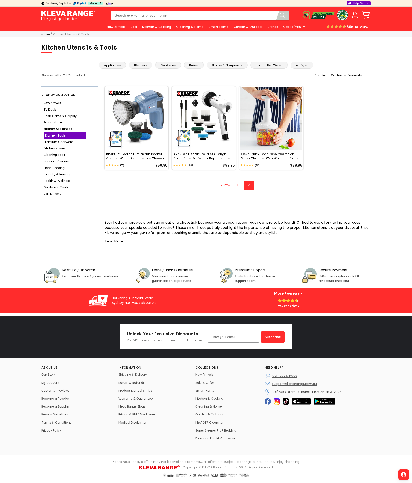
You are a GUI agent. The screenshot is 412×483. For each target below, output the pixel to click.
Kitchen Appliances (58, 129)
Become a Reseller (55, 398)
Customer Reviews (55, 390)
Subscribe (273, 337)
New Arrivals (52, 103)
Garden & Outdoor (248, 27)
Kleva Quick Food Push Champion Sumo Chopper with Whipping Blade (270, 156)
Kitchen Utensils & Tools (71, 34)
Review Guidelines (54, 414)
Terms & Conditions (56, 422)
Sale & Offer (204, 383)
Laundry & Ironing (57, 174)
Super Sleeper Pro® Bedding (215, 430)
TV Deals (50, 109)
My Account (50, 383)
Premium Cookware (58, 142)
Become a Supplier (55, 406)
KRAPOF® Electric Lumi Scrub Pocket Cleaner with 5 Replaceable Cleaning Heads (136, 156)
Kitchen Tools (55, 135)
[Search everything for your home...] (282, 15)
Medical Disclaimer (132, 422)
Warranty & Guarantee (135, 398)
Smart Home (219, 27)
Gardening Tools (56, 187)
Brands (273, 27)
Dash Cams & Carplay (60, 116)
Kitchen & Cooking (156, 27)
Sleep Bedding (54, 168)
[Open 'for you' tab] (403, 474)
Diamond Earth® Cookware (215, 438)
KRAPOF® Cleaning (209, 422)
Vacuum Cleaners (57, 161)
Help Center (361, 3)
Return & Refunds (131, 383)
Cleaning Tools (55, 155)
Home (45, 34)
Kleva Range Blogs (131, 406)
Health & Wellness (57, 181)
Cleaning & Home (190, 27)
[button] (366, 15)
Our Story (48, 374)
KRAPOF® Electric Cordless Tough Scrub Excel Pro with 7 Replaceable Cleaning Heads (202, 156)
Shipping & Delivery (132, 374)
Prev (227, 185)
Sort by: (320, 75)
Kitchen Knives (54, 148)
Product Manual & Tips (135, 390)
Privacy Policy (51, 430)
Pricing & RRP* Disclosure (136, 414)
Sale (134, 27)
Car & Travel (53, 193)
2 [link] (249, 184)
